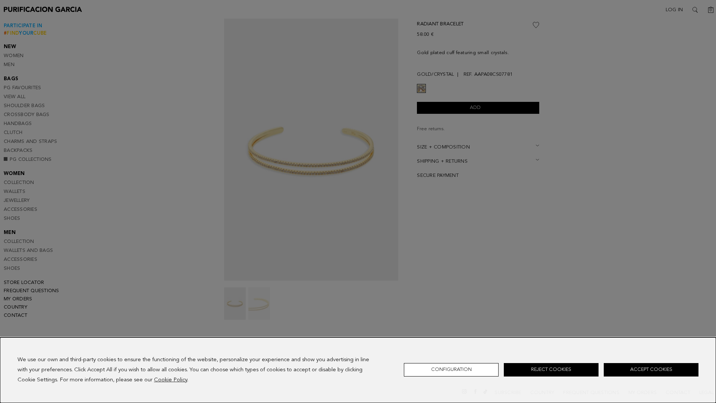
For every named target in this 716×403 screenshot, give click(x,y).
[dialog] (358, 370)
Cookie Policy (170, 380)
